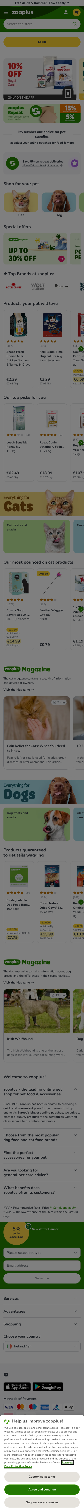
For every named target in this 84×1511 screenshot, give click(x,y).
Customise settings (42, 1477)
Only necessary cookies (42, 1502)
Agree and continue (42, 1489)
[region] (42, 1463)
